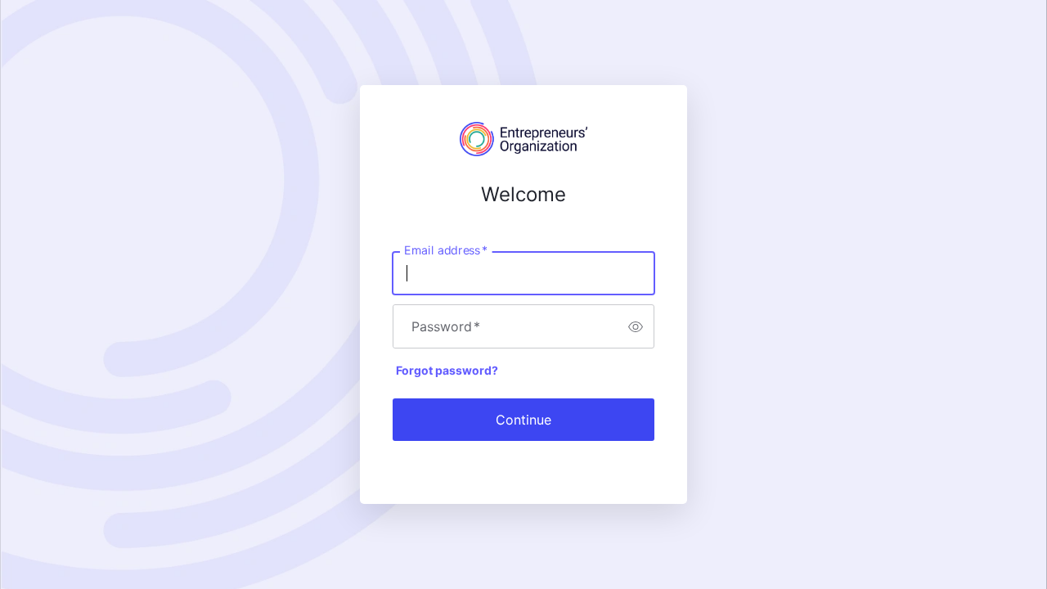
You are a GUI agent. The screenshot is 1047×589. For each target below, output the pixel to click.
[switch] (636, 326)
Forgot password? (447, 370)
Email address (446, 250)
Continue (523, 419)
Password (445, 326)
